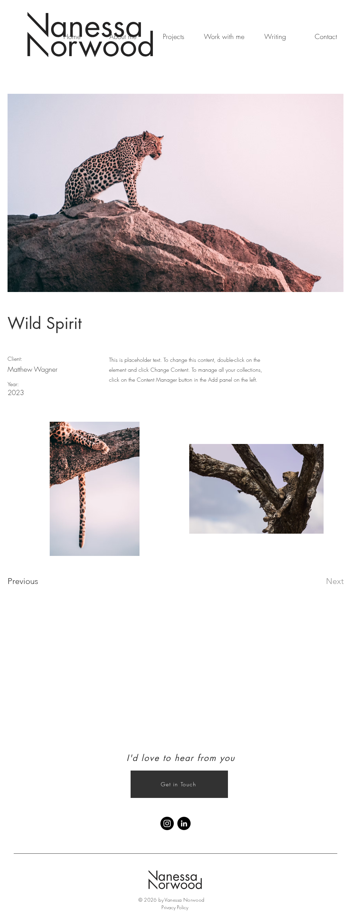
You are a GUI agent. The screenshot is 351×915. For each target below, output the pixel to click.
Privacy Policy (174, 907)
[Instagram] (167, 823)
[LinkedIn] (184, 823)
